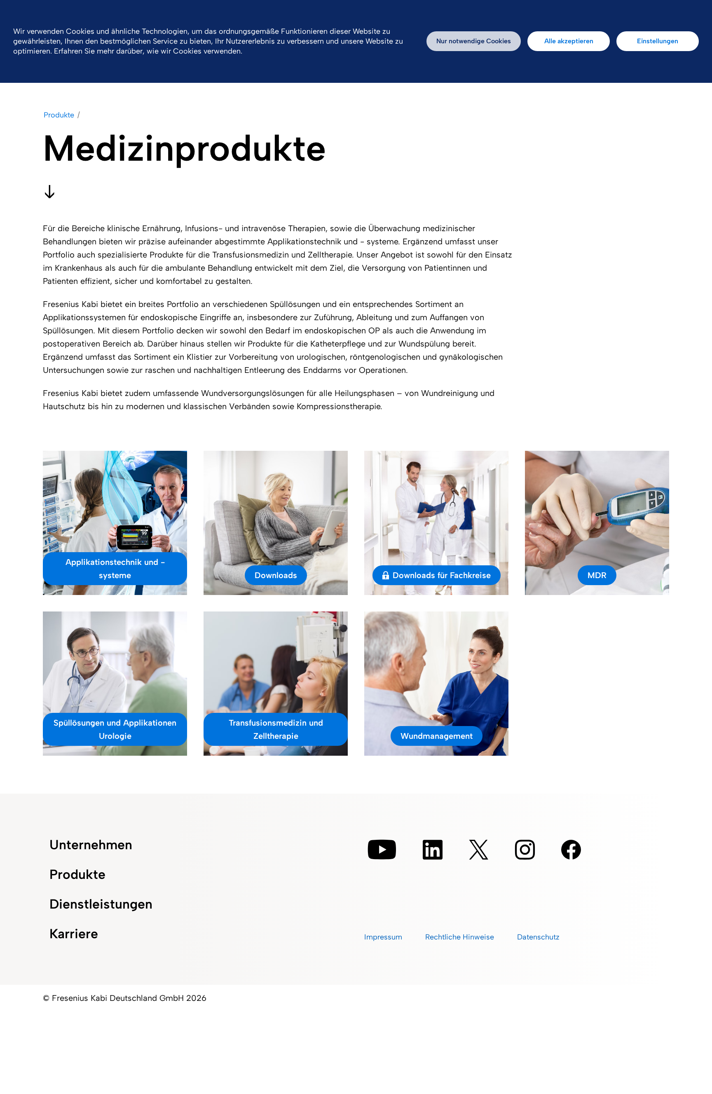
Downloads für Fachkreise (442, 575)
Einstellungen (657, 41)
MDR (597, 575)
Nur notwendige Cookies (473, 41)
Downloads (276, 575)
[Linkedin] (432, 849)
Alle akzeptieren (568, 41)
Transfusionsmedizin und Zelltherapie (276, 729)
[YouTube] (382, 849)
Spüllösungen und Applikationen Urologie (115, 729)
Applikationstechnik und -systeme (115, 568)
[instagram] (525, 849)
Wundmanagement (436, 736)
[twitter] (479, 849)
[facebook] (571, 849)
